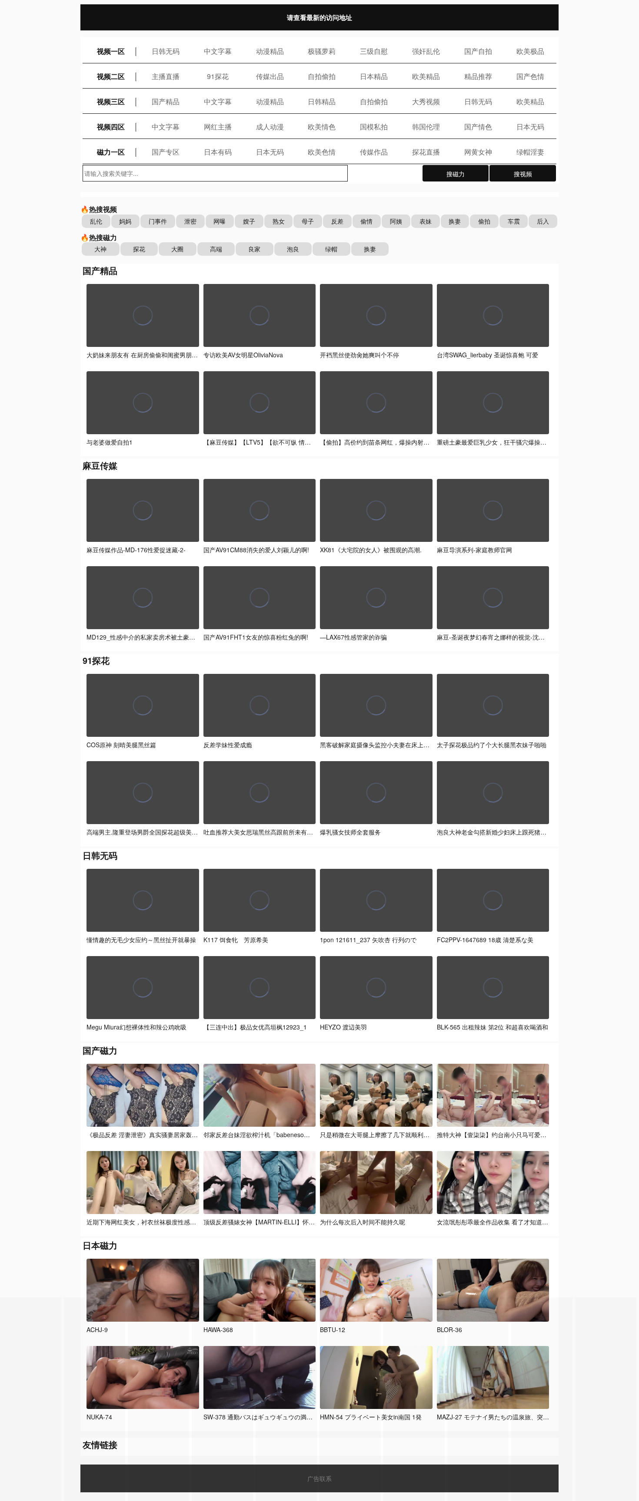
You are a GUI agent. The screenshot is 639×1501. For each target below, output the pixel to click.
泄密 (190, 221)
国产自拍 (478, 51)
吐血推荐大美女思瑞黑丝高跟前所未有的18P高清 (269, 832)
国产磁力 (100, 1050)
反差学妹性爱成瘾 (227, 744)
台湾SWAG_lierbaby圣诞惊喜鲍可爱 (487, 354)
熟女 (279, 221)
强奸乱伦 (426, 51)
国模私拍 (374, 127)
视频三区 (111, 101)
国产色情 (530, 76)
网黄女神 (478, 152)
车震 (514, 221)
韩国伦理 (426, 127)
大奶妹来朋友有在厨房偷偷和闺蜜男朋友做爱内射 (154, 354)
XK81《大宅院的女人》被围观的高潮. (371, 549)
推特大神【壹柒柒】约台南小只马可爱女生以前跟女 (508, 1134)
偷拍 (484, 221)
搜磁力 (455, 173)
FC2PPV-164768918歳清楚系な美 (485, 939)
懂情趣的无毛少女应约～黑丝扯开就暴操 (141, 939)
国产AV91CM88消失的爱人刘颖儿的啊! (256, 549)
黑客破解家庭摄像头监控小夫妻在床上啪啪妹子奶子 (391, 744)
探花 (139, 248)
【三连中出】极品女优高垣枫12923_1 (255, 1027)
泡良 (293, 248)
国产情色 (478, 127)
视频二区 (111, 76)
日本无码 (530, 127)
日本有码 (218, 152)
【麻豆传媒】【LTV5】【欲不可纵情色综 (260, 442)
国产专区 (166, 152)
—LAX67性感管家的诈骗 (353, 637)
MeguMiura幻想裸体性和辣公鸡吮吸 (136, 1027)
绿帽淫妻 (530, 152)
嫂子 (249, 221)
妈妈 (125, 221)
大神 (100, 248)
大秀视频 (426, 101)
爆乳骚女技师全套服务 (350, 832)
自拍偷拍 (322, 76)
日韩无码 (166, 51)
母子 (308, 221)
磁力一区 (111, 152)
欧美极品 (530, 51)
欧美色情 (322, 152)
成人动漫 (270, 127)
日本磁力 (100, 1245)
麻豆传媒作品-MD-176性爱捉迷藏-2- (136, 549)
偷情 (366, 221)
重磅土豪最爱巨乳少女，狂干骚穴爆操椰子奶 (498, 442)
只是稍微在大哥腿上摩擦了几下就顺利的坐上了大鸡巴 (393, 1134)
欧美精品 (426, 76)
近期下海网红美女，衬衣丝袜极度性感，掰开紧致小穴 (160, 1221)
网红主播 (218, 127)
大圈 (177, 248)
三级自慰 (374, 51)
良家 (254, 248)
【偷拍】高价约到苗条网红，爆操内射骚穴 (378, 442)
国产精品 (166, 101)
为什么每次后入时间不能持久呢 (362, 1221)
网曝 (219, 221)
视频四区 (111, 127)
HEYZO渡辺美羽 (343, 1027)
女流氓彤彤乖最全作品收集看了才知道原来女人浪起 (508, 1221)
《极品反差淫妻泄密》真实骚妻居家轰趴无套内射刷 (157, 1134)
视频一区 (111, 51)
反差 (337, 221)
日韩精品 (322, 101)
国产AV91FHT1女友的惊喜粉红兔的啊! (255, 637)
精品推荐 (478, 76)
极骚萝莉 (322, 51)
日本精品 (374, 76)
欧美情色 (322, 127)
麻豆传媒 (100, 465)
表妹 (425, 221)
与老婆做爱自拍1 (110, 442)
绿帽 (331, 248)
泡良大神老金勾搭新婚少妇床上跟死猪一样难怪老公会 (510, 832)
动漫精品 (270, 51)
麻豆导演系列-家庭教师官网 (474, 549)
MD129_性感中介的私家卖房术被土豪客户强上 (150, 637)
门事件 (158, 221)
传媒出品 (270, 76)
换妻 (455, 221)
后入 (543, 221)
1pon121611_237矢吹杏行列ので (368, 939)
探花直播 (426, 152)
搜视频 (523, 173)
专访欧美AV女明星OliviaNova (243, 354)
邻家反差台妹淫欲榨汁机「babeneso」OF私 (264, 1134)
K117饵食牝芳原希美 (235, 939)
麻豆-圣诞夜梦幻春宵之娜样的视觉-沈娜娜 (494, 637)
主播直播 (166, 76)
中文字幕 (218, 51)
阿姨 (396, 221)
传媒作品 (374, 152)
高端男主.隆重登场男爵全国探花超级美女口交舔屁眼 (157, 832)
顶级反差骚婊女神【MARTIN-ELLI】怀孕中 (262, 1221)
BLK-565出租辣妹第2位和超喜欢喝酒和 (492, 1027)
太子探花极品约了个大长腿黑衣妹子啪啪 (491, 744)
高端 (216, 248)
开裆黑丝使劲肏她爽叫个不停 (359, 354)
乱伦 (96, 221)
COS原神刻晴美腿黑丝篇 (121, 744)
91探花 (218, 76)
